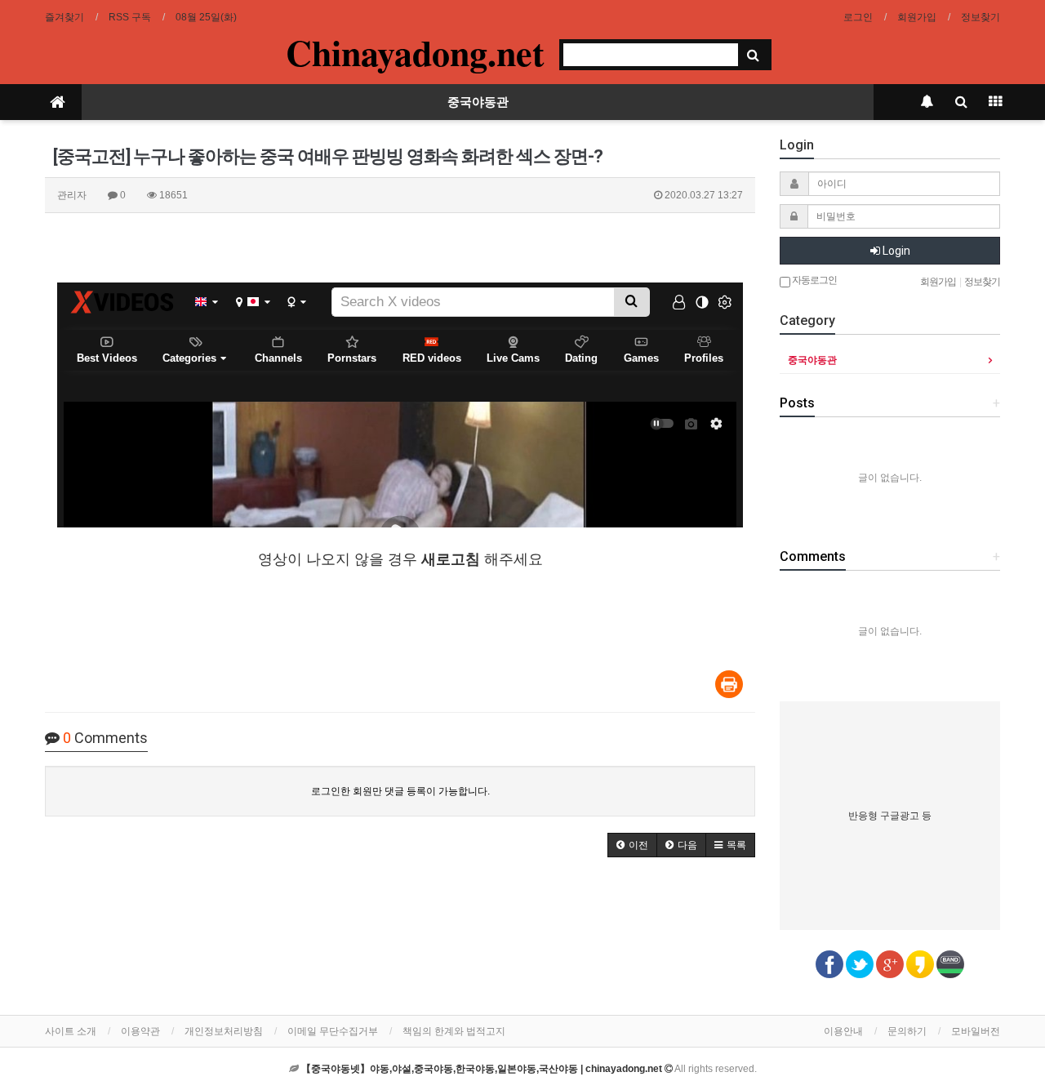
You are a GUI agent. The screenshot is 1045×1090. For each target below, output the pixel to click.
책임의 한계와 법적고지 (453, 1031)
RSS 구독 (130, 17)
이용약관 (140, 1031)
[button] (632, 845)
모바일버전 (975, 1031)
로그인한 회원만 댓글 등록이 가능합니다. (400, 791)
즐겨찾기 (64, 17)
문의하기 (907, 1031)
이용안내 (843, 1031)
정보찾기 (980, 17)
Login (895, 250)
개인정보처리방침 (224, 1031)
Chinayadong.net (415, 52)
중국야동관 (478, 102)
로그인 (858, 17)
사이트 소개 (70, 1031)
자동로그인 (813, 280)
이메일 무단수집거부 (332, 1031)
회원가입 (916, 17)
